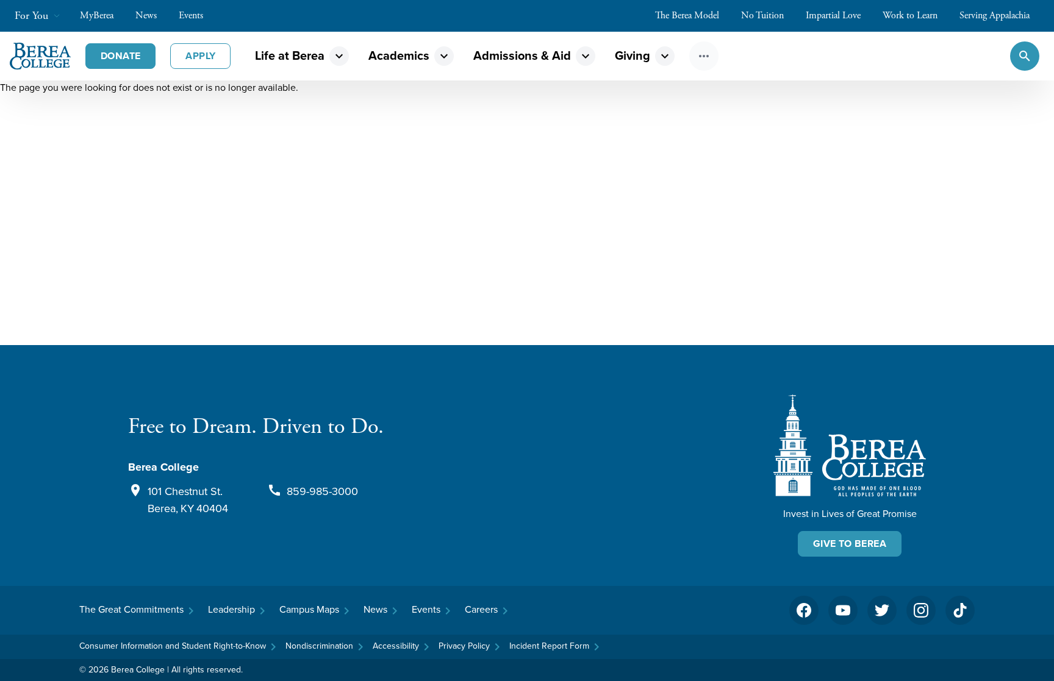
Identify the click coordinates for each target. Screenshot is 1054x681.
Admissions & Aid (522, 56)
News (146, 15)
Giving (632, 56)
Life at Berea (289, 56)
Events (191, 15)
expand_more (339, 56)
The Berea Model (687, 15)
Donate (120, 56)
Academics (398, 56)
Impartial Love (833, 15)
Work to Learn (910, 15)
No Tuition (762, 15)
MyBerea (96, 15)
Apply (200, 56)
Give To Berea (849, 544)
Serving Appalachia (994, 15)
